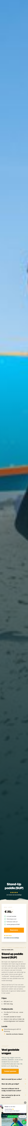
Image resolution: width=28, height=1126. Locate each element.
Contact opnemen (10, 1071)
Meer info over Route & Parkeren (14, 1034)
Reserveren (14, 930)
